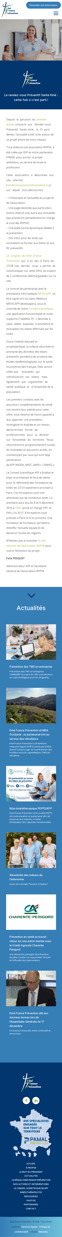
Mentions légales (29, 1226)
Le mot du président (31, 1171)
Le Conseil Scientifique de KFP (31, 1188)
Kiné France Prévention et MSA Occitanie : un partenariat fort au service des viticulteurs (29, 734)
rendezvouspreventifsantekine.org (28, 185)
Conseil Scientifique (41, 308)
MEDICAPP (44, 293)
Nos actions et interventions (31, 1184)
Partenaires (31, 1204)
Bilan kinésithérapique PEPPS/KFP (30, 808)
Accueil (31, 1163)
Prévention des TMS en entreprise (30, 666)
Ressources (31, 1196)
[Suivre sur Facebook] (26, 1100)
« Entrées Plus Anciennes (21, 1047)
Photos (31, 1200)
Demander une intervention (43, 5)
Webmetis (43, 1231)
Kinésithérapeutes (31, 1192)
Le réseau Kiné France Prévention (31, 1179)
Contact (31, 1208)
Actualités (31, 1175)
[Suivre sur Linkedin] (36, 1100)
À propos (31, 1167)
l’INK (18, 508)
